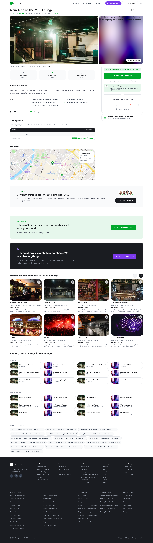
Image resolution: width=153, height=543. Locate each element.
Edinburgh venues (83, 505)
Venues (74, 3)
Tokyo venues (127, 505)
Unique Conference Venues (17, 498)
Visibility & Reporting (43, 474)
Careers (105, 474)
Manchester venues (83, 498)
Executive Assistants (64, 472)
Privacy (127, 538)
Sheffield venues (92, 522)
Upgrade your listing (130, 472)
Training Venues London (16, 512)
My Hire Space (130, 3)
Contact (105, 479)
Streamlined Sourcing (43, 469)
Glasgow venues (91, 508)
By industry (40, 477)
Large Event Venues (48, 522)
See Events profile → (87, 129)
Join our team (128, 466)
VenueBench (106, 472)
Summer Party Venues (16, 502)
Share (135, 10)
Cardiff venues (82, 515)
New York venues (127, 495)
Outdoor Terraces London (17, 528)
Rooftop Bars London (49, 505)
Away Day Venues (15, 508)
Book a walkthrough (42, 479)
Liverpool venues (82, 512)
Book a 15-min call (127, 200)
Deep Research (114, 3)
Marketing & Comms (64, 474)
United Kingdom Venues (18, 66)
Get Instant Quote (124, 75)
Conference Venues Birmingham (109, 505)
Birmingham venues (83, 502)
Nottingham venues (83, 518)
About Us (105, 466)
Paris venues (126, 498)
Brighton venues (93, 512)
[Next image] (39, 290)
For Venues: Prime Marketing (89, 474)
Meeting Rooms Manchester (108, 502)
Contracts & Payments (43, 472)
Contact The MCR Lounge (123, 99)
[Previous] (135, 276)
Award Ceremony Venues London (52, 518)
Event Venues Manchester (107, 498)
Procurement (62, 466)
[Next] (141, 276)
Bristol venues (93, 505)
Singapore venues (128, 508)
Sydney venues (127, 512)
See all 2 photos (135, 60)
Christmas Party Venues (50, 498)
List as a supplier (85, 482)
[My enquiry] (141, 3)
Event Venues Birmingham (107, 508)
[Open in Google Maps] (52, 164)
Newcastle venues (92, 515)
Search (100, 3)
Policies (105, 482)
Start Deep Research (126, 256)
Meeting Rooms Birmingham (108, 512)
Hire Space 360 (41, 466)
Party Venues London (49, 502)
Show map (56, 13)
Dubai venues (127, 502)
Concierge (83, 472)
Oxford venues (82, 522)
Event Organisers (63, 469)
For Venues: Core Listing (87, 477)
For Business (86, 3)
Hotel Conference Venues (50, 495)
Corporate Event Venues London (52, 515)
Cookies (140, 538)
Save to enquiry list (123, 109)
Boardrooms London (49, 512)
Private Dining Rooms (16, 505)
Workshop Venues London (50, 525)
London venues (82, 495)
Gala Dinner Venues (15, 518)
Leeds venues (81, 508)
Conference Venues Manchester (109, 495)
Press (104, 477)
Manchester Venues (34, 66)
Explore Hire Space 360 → (124, 227)
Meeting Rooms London (50, 508)
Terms (134, 538)
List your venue (85, 479)
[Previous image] (12, 290)
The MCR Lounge (18, 13)
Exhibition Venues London (17, 522)
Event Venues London (16, 515)
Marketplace (84, 469)
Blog (104, 469)
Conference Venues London (17, 495)
